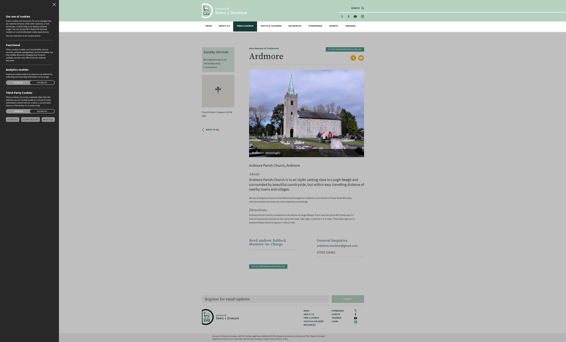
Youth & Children (271, 26)
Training (350, 26)
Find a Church (245, 26)
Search (355, 8)
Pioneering (315, 26)
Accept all (12, 119)
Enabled (18, 82)
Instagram (362, 16)
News (209, 26)
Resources (295, 26)
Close (54, 3)
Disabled (42, 82)
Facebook (348, 16)
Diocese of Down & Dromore (224, 10)
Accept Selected (30, 119)
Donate (333, 26)
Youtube (355, 16)
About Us (224, 26)
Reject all (48, 119)
